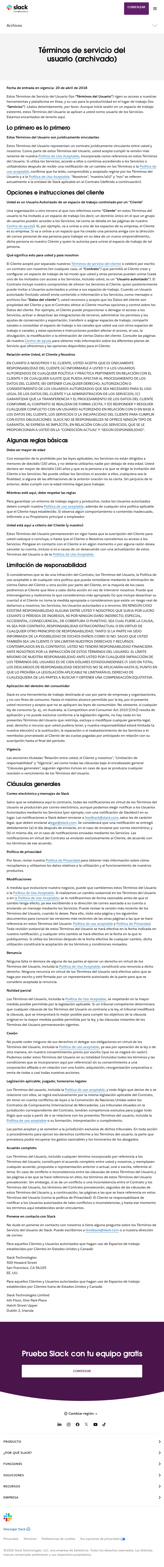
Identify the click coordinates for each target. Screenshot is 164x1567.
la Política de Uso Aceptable (37, 898)
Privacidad (10, 1539)
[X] (86, 1425)
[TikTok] (104, 1425)
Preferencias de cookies (58, 1539)
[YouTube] (95, 1425)
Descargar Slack (14, 1529)
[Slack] (17, 8)
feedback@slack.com (101, 817)
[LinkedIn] (60, 1425)
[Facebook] (77, 1425)
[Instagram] (68, 1425)
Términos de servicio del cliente (96, 263)
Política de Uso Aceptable (58, 156)
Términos (30, 1539)
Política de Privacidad (63, 860)
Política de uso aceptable (64, 506)
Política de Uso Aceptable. (73, 554)
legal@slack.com (63, 822)
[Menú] (154, 8)
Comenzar (136, 7)
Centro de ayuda (20, 226)
